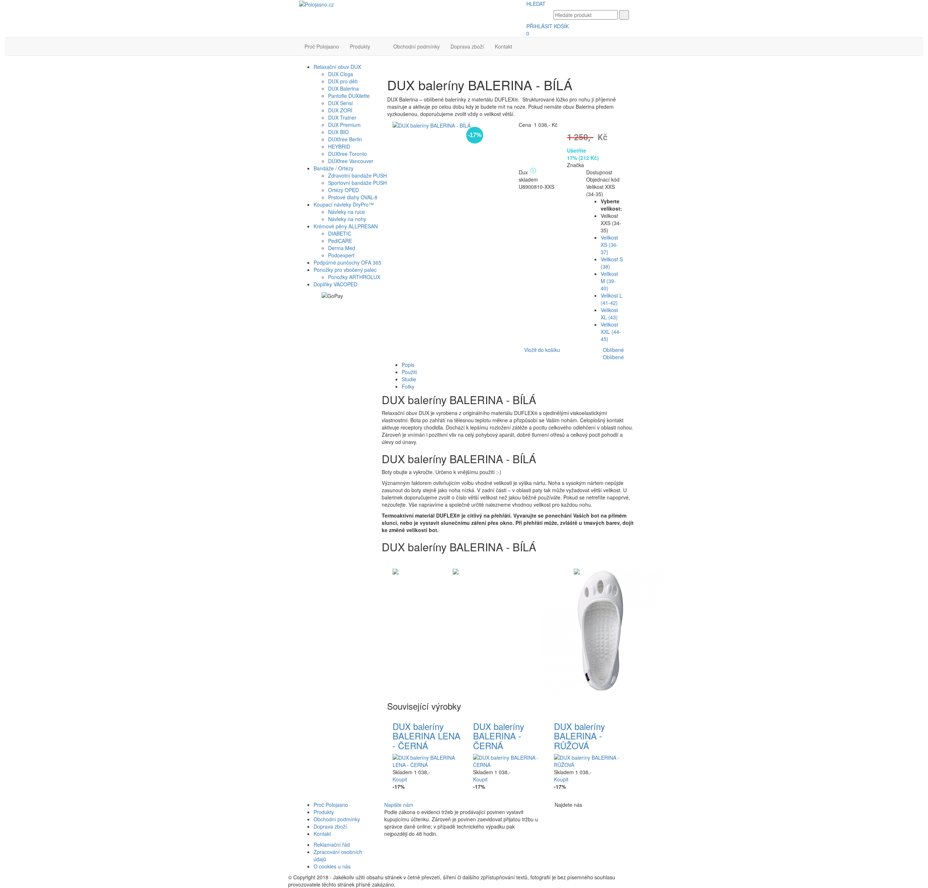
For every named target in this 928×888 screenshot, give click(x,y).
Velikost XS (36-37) (609, 245)
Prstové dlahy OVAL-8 (352, 197)
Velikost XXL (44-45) (611, 332)
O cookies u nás (332, 866)
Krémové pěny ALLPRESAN (346, 226)
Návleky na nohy (347, 219)
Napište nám (398, 804)
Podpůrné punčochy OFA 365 (347, 262)
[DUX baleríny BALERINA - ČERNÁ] (508, 760)
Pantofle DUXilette (349, 95)
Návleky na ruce (346, 211)
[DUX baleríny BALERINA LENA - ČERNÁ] (428, 760)
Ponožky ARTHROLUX (354, 277)
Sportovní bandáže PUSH (357, 182)
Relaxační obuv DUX (337, 66)
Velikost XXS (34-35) (600, 190)
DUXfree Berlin (345, 139)
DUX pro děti (342, 81)
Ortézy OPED (343, 190)
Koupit (400, 779)
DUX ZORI (340, 110)
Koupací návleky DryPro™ (344, 204)
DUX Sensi (340, 103)
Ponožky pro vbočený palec (345, 269)
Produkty (360, 46)
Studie (409, 379)
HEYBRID (339, 146)
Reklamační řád (332, 844)
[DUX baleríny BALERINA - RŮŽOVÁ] (589, 760)
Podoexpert (341, 255)
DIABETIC (339, 233)
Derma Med (341, 248)
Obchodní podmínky (416, 46)
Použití (409, 371)
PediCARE (340, 240)
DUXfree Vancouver (350, 161)
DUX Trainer (342, 117)
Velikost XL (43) (609, 313)
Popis (408, 364)
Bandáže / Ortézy (333, 168)
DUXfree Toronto (347, 153)
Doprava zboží (467, 46)
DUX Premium (344, 124)
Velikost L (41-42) (611, 299)
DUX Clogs (340, 74)
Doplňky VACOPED (335, 284)
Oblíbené (613, 349)
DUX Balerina (343, 88)
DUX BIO (338, 132)
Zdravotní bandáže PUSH (357, 175)
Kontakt (503, 46)
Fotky (408, 386)
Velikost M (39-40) (609, 281)
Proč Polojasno (321, 46)
